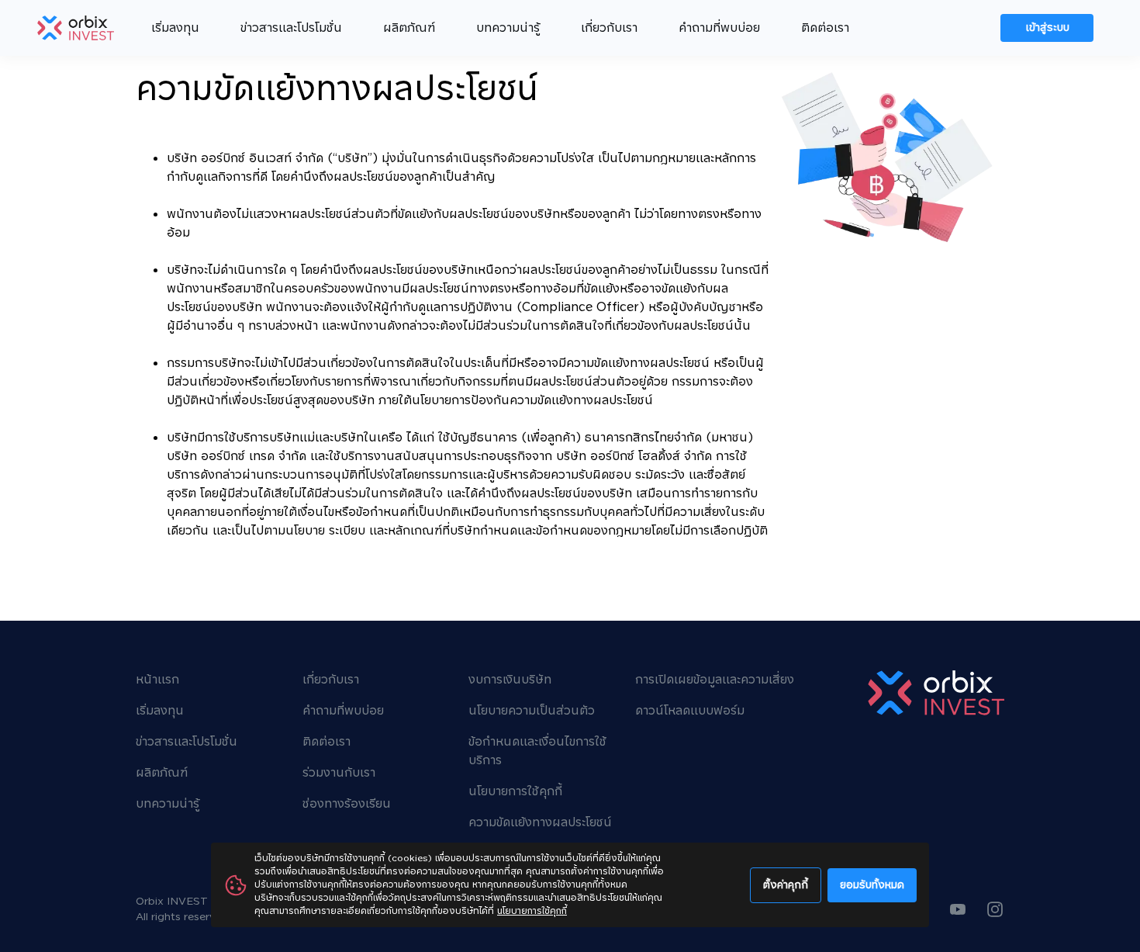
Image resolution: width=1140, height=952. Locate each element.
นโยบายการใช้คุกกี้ (532, 911)
